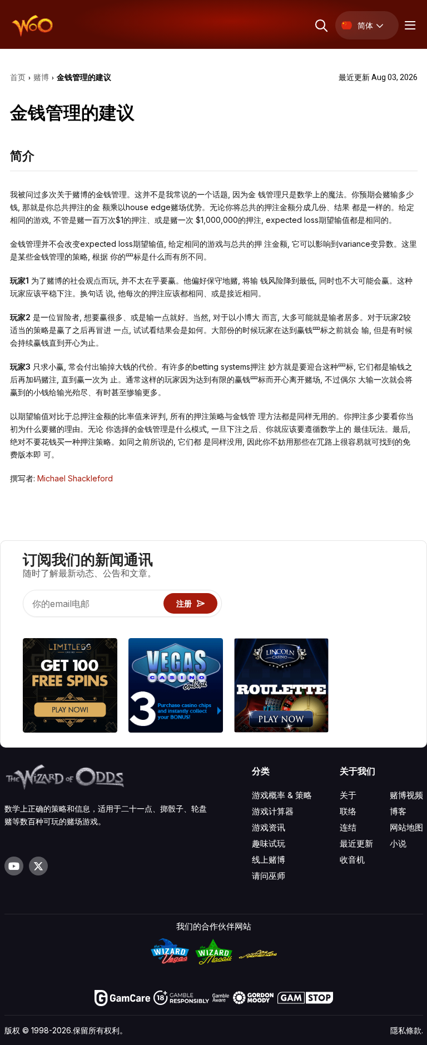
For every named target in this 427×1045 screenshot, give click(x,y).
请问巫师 (268, 875)
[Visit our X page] (38, 866)
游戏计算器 (273, 811)
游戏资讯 (268, 827)
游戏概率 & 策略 (282, 795)
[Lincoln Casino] (281, 687)
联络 (348, 811)
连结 (348, 827)
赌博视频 (406, 795)
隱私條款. (406, 1030)
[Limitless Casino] (70, 687)
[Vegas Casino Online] (175, 687)
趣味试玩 (268, 843)
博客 (398, 811)
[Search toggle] (320, 25)
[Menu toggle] (409, 25)
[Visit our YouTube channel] (13, 866)
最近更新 (356, 843)
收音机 (352, 859)
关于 (348, 795)
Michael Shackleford (75, 478)
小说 (398, 843)
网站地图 (406, 827)
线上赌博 (268, 859)
